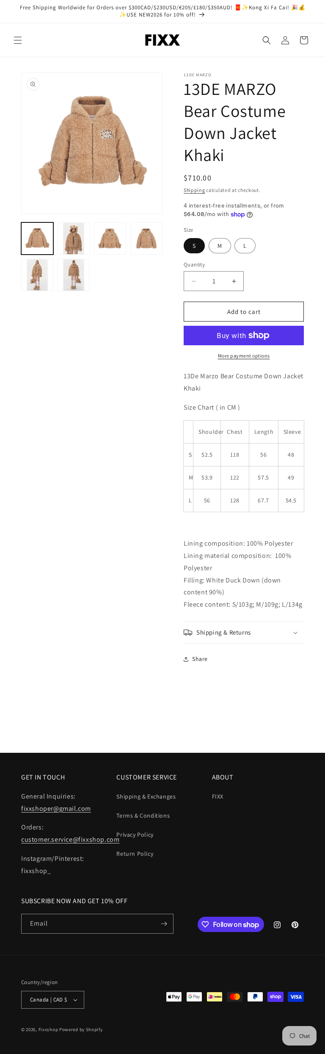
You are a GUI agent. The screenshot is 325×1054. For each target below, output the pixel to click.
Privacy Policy (134, 834)
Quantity (194, 264)
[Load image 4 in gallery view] (146, 238)
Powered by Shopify (81, 1029)
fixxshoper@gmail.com (56, 808)
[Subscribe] (163, 924)
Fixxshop (48, 1029)
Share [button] (200, 659)
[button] (17, 40)
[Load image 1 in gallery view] (37, 238)
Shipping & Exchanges (146, 796)
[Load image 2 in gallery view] (74, 238)
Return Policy (134, 853)
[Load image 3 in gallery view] (110, 238)
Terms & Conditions (143, 815)
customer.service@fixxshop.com (70, 839)
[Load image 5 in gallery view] (37, 275)
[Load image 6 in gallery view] (74, 275)
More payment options (244, 355)
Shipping (194, 190)
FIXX (217, 796)
